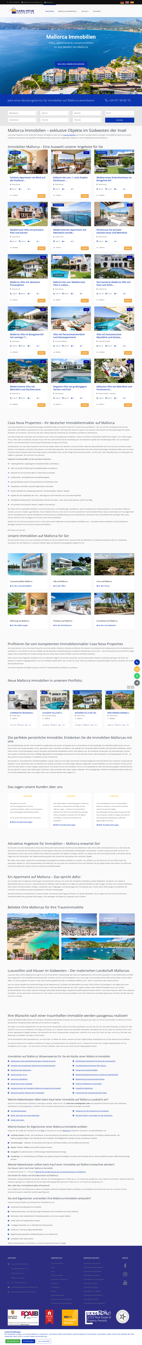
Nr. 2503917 (100, 404)
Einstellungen (28, 1341)
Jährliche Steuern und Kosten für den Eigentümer (94, 1115)
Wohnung (66, 1131)
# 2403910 (78, 718)
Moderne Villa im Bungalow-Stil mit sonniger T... (27, 336)
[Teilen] (137, 683)
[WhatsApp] (137, 676)
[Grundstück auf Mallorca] (114, 604)
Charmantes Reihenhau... (22, 713)
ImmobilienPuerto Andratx (71, 943)
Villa (42, 1131)
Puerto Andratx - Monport (107, 393)
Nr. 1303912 (57, 248)
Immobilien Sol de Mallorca (93, 1295)
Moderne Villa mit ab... (86, 713)
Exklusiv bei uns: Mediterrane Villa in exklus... (69, 283)
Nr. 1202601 (57, 195)
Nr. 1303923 (14, 195)
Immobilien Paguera (91, 1287)
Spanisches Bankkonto (19, 1079)
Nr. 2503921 (57, 352)
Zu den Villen (60, 586)
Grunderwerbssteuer (18, 1111)
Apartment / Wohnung (59, 1279)
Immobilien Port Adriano (92, 1291)
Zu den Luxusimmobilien (21, 586)
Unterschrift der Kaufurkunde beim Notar (91, 1093)
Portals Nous (16, 716)
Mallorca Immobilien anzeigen (71, 64)
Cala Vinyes (15, 341)
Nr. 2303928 (14, 248)
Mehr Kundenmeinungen (21, 822)
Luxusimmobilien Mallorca (21, 581)
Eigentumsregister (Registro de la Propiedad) (27, 1093)
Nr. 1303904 (100, 195)
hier (63, 1243)
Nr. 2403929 (14, 404)
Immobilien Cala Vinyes (92, 1275)
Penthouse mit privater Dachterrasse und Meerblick (112, 231)
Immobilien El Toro (90, 1283)
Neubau (54, 1291)
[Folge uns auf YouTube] (125, 1282)
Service (85, 11)
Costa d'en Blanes (61, 341)
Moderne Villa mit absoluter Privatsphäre (25, 283)
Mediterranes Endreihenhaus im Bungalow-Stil (114, 179)
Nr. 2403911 (57, 300)
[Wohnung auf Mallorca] (28, 604)
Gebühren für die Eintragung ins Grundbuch (92, 1111)
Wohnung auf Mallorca (19, 621)
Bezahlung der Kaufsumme (21, 1070)
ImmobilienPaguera (71, 919)
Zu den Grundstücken (107, 625)
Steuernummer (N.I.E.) (19, 1075)
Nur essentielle (43, 1341)
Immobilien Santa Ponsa (92, 1263)
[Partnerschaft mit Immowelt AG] (70, 1317)
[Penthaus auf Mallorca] (71, 604)
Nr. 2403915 (57, 404)
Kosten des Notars (17, 1120)
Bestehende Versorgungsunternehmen (90, 1079)
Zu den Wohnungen (19, 625)
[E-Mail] (137, 669)
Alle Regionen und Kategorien (61, 1303)
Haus (53, 1271)
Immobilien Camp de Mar (93, 1271)
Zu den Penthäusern (63, 625)
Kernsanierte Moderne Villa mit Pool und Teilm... (114, 283)
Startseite (49, 11)
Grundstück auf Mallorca (107, 621)
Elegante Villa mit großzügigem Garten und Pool (70, 388)
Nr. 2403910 (14, 300)
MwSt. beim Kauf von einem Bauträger (25, 1115)
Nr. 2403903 (14, 352)
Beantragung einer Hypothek (21, 1084)
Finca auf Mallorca (104, 581)
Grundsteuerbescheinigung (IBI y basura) (91, 1066)
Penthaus (54, 1283)
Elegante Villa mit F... (52, 713)
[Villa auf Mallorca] (71, 564)
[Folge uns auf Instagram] (125, 1274)
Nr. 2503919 (100, 300)
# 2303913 (13, 718)
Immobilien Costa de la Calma (94, 1279)
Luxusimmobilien (69, 135)
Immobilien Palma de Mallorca (94, 1303)
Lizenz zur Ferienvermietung (61, 1299)
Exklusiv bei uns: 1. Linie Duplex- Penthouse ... (70, 179)
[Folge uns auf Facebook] (125, 1266)
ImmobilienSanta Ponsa (17, 919)
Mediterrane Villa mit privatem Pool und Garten (26, 231)
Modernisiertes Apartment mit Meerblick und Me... (69, 231)
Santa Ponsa (16, 184)
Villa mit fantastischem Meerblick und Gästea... (109, 336)
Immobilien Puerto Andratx (93, 1267)
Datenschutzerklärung (38, 1336)
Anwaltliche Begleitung (84, 1088)
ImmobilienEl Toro (109, 919)
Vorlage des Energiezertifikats (87, 1070)
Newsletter (49, 2)
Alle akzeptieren (13, 1341)
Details (41, 196)
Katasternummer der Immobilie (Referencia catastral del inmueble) (36, 1088)
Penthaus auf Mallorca (62, 621)
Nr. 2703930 (100, 352)
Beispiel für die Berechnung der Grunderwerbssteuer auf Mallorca (60, 1172)
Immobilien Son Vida (91, 1299)
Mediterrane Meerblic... (118, 713)
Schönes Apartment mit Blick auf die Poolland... (27, 179)
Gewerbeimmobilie (57, 1295)
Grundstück (55, 1287)
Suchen (119, 120)
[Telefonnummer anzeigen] (137, 662)
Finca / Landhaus (57, 1275)
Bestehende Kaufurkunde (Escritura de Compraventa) (95, 1061)
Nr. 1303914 (100, 248)
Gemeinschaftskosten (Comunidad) (89, 1084)
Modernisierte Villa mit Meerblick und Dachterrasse (25, 388)
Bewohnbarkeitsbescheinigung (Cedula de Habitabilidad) (97, 1075)
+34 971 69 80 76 (14, 2)
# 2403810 (46, 718)
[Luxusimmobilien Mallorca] (28, 564)
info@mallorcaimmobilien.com (32, 2)
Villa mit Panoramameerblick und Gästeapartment (69, 336)
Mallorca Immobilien (67, 11)
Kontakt (96, 11)
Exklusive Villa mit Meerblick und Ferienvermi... (114, 388)
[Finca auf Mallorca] (114, 564)
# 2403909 (111, 718)
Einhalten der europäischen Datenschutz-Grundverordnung (33, 1066)
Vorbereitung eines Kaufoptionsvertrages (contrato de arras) (33, 1061)
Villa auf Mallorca (60, 581)
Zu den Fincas (103, 586)
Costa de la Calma (104, 341)
